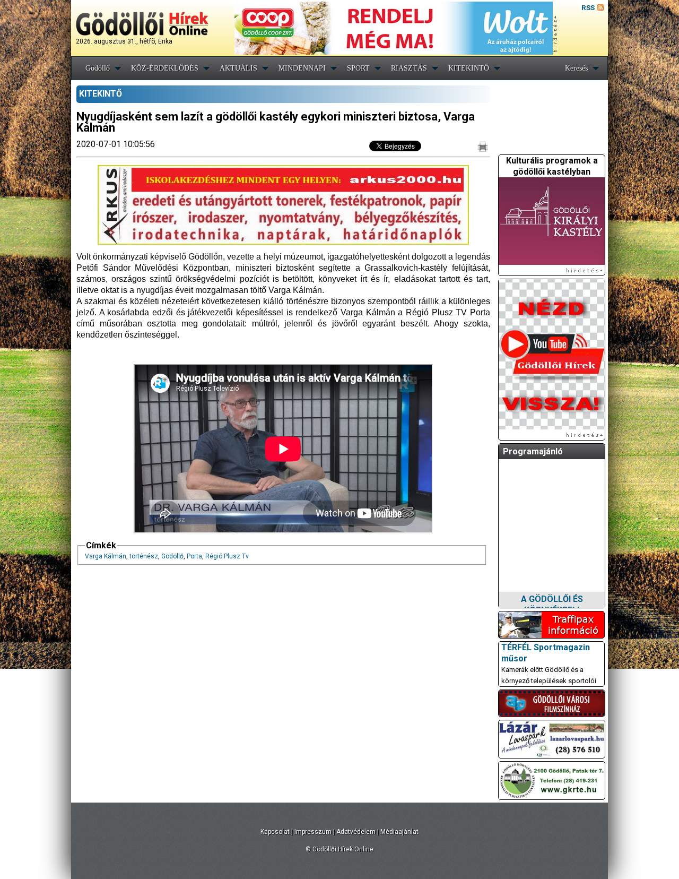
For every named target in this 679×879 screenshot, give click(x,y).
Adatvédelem (356, 831)
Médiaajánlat (399, 831)
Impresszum (313, 831)
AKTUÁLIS (238, 68)
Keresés (576, 68)
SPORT (358, 68)
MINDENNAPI (302, 68)
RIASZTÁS (409, 68)
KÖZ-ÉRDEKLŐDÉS (164, 68)
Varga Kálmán (105, 556)
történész (143, 556)
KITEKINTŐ (468, 68)
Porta (194, 556)
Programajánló (533, 451)
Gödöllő (97, 68)
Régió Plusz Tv (227, 556)
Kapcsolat (275, 831)
